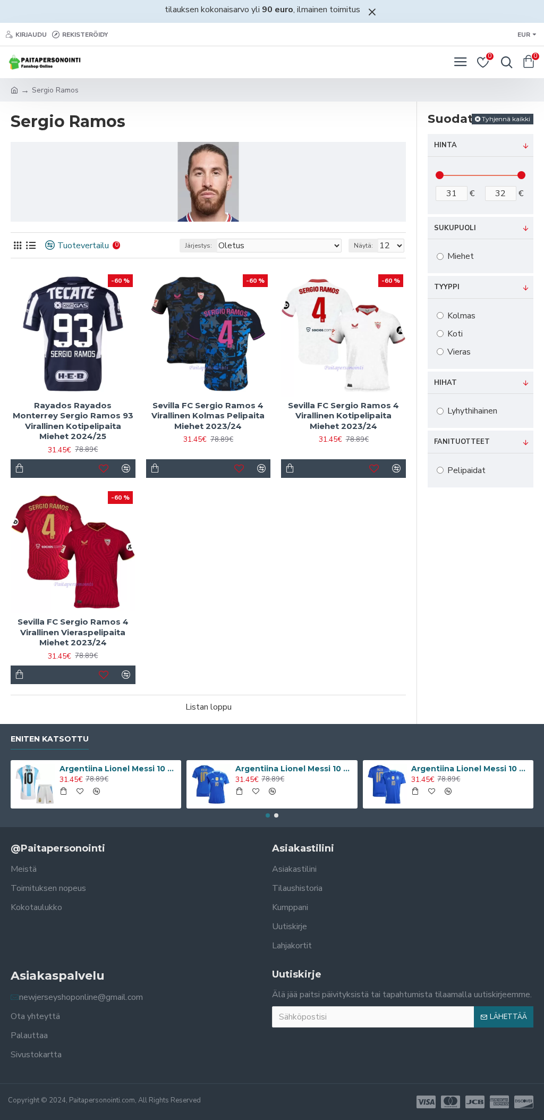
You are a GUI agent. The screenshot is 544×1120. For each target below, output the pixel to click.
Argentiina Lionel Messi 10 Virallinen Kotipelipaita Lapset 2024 (118, 768)
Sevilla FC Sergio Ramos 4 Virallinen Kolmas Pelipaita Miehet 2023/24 (208, 415)
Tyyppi (447, 287)
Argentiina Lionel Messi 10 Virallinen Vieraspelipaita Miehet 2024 (470, 768)
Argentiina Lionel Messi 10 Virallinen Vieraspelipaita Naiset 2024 (294, 768)
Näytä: (363, 245)
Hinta (445, 145)
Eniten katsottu (50, 739)
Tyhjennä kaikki (506, 119)
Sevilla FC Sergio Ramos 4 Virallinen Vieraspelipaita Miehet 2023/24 (73, 632)
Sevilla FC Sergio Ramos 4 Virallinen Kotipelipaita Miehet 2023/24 (343, 415)
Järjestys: (198, 245)
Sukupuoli (455, 228)
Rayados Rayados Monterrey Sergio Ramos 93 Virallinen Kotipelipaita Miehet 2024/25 (73, 421)
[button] (268, 815)
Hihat (445, 383)
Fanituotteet (462, 442)
